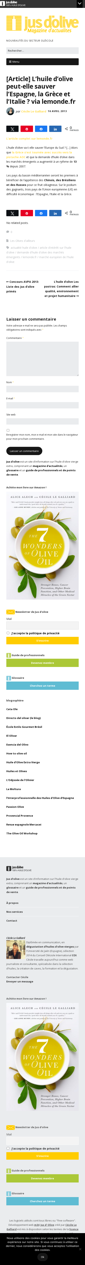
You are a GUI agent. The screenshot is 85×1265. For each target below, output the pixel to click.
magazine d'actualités (47, 466)
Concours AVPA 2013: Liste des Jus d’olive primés (22, 286)
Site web (11, 414)
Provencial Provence (19, 815)
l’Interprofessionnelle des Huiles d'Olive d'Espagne (40, 798)
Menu (15, 61)
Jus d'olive (13, 461)
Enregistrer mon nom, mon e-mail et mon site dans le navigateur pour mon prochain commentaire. (42, 436)
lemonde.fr (30, 257)
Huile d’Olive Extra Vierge (23, 762)
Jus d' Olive (47, 1225)
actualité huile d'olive (24, 247)
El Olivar (11, 735)
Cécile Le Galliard (33, 111)
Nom (10, 382)
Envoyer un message (19, 981)
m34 (36, 1225)
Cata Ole (12, 709)
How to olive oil (16, 753)
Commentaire (15, 338)
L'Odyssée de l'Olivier (20, 780)
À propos (12, 903)
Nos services (14, 912)
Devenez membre (42, 663)
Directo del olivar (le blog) (23, 718)
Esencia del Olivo (17, 744)
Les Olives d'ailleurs (22, 241)
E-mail (10, 398)
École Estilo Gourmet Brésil (24, 727)
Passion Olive (15, 807)
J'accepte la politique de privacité (35, 633)
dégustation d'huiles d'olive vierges (50, 946)
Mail (9, 619)
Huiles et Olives (16, 771)
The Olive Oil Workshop (22, 833)
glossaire (12, 470)
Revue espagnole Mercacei (23, 824)
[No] (80, 1249)
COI (74, 955)
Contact (11, 920)
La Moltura (13, 789)
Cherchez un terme (42, 685)
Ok (42, 1257)
